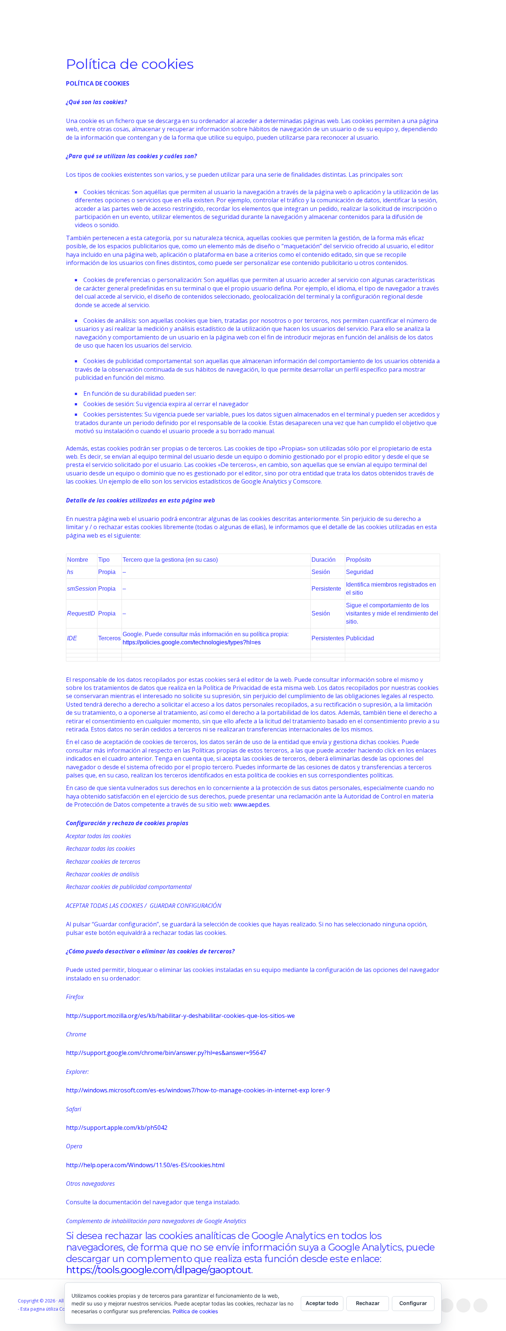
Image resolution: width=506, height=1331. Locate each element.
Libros (191, 25)
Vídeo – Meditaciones (297, 25)
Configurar (413, 1303)
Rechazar (368, 1303)
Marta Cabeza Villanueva (88, 25)
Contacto (472, 25)
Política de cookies (195, 1311)
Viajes (383, 25)
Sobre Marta (424, 25)
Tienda (354, 25)
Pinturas (156, 25)
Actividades (232, 25)
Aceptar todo (322, 1303)
